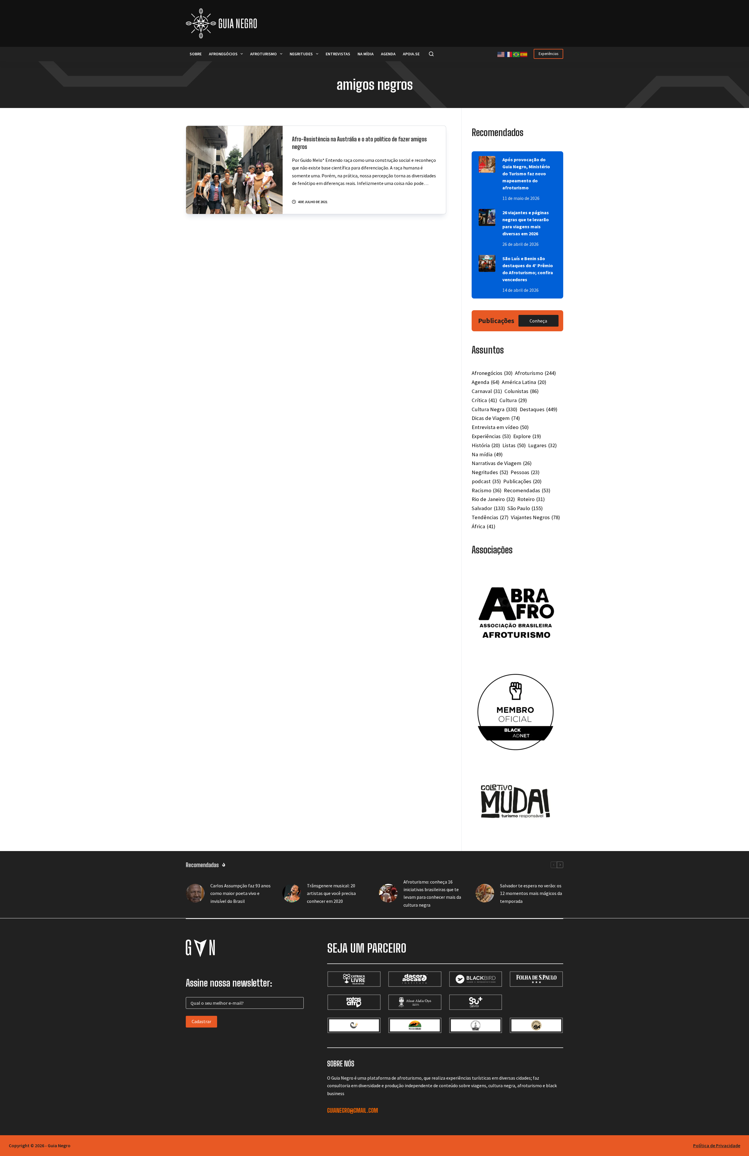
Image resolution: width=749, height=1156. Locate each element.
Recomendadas (527, 490)
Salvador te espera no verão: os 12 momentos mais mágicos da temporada (531, 893)
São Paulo (525, 508)
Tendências (490, 517)
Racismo (486, 490)
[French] (509, 54)
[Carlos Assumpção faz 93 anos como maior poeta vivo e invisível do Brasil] (195, 893)
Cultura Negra (494, 409)
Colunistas (521, 391)
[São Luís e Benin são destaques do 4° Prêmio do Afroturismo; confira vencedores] (487, 263)
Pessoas (525, 472)
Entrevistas (338, 53)
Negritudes (301, 53)
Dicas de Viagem (496, 418)
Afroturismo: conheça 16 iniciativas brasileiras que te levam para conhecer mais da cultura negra (432, 893)
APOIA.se (411, 53)
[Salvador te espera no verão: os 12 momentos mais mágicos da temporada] (484, 893)
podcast (486, 481)
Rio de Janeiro (493, 499)
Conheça (538, 321)
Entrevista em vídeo (500, 427)
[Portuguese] (516, 54)
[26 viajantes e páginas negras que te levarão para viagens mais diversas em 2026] (487, 217)
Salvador (488, 508)
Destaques (538, 409)
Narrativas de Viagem (502, 463)
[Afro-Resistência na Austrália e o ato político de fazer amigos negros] (234, 170)
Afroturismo (263, 53)
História (486, 445)
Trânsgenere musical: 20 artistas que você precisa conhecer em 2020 (331, 893)
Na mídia (366, 53)
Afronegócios (223, 53)
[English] (501, 54)
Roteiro (531, 499)
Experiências (548, 53)
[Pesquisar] (431, 54)
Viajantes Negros (535, 517)
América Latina (524, 382)
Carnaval (487, 391)
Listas (514, 445)
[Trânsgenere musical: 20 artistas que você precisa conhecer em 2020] (291, 893)
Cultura (513, 400)
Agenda (388, 53)
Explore (527, 436)
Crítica (484, 400)
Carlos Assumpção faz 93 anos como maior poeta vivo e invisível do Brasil (240, 893)
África (483, 526)
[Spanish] (524, 54)
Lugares (542, 445)
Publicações (522, 481)
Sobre (196, 53)
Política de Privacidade (716, 1145)
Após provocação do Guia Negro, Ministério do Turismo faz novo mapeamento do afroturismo (526, 174)
